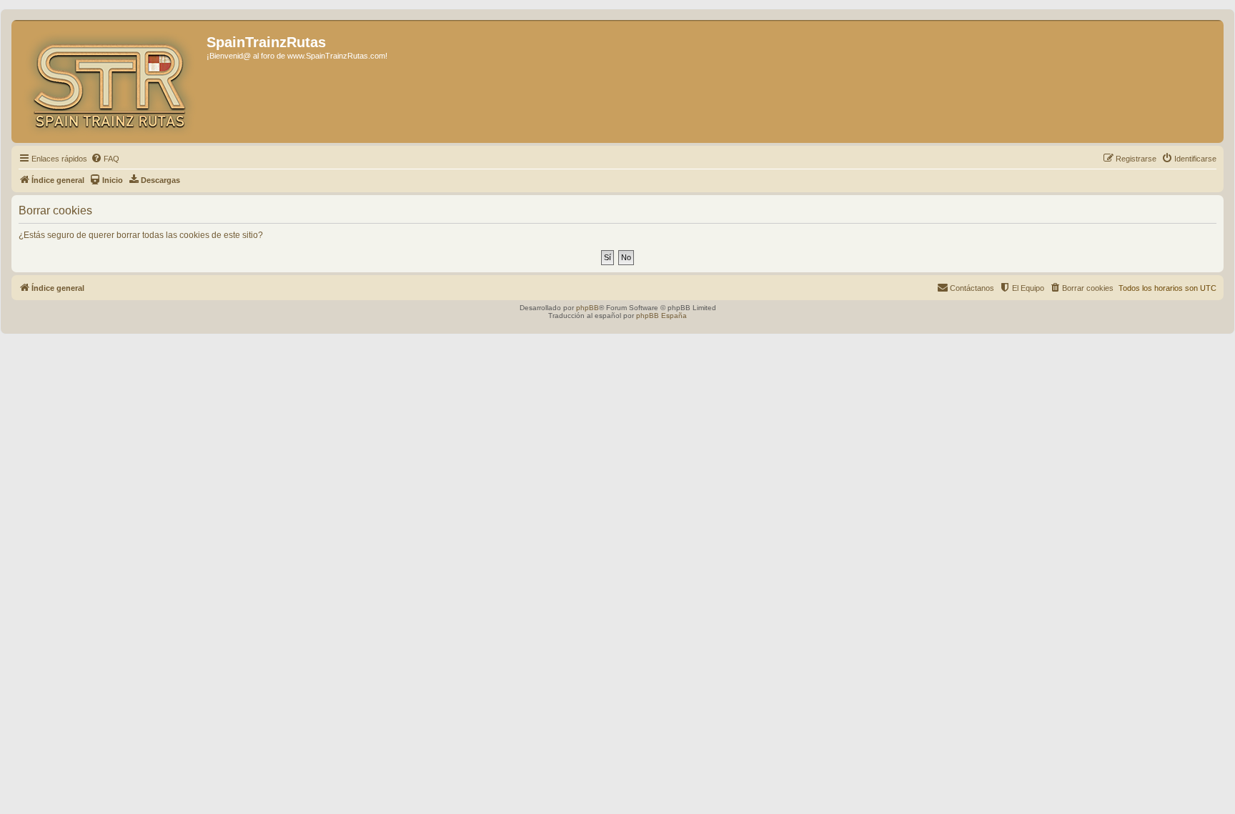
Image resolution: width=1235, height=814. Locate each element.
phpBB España (661, 315)
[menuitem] (105, 158)
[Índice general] (111, 81)
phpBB (587, 308)
